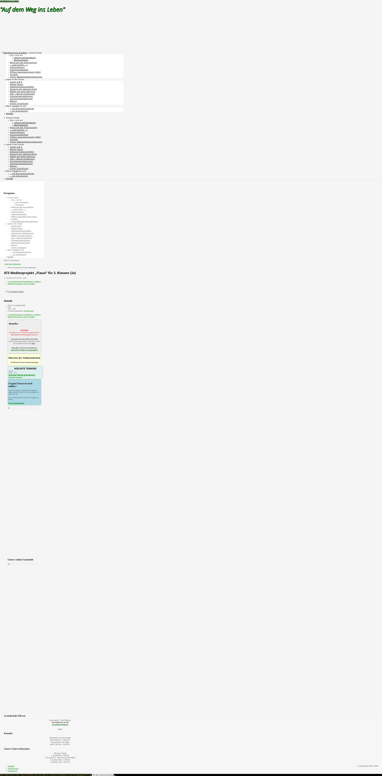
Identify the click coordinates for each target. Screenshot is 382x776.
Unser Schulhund (19, 103)
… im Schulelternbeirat (22, 108)
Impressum (13, 771)
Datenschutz (13, 768)
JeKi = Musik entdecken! (22, 94)
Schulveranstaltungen (21, 96)
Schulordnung (17, 67)
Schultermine (29, 311)
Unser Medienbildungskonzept (26, 76)
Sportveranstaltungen (21, 98)
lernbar (14, 74)
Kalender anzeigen (15, 377)
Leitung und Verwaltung (25, 57)
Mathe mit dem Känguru (22, 91)
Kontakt (9, 113)
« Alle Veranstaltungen (12, 264)
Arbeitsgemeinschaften (22, 86)
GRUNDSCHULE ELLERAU (9, 1)
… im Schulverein (19, 111)
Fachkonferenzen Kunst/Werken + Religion (24, 281)
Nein (97, 775)
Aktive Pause (16, 84)
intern (60, 729)
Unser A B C (16, 82)
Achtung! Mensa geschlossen (22, 375)
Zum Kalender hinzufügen (16, 292)
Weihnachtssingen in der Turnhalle (21, 284)
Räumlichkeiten (21, 60)
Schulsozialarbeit (19, 69)
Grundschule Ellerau (60, 725)
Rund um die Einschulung (23, 62)
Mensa (13, 101)
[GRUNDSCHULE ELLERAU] (14, 52)
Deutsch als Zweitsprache (23, 89)
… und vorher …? (19, 64)
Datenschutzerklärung (106, 775)
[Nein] (114, 775)
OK (93, 775)
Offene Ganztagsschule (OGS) (25, 72)
